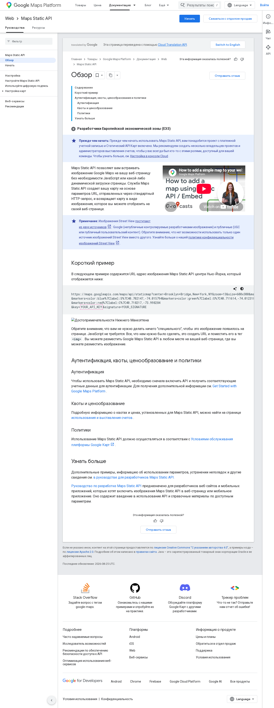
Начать (190, 19)
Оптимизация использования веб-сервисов (87, 662)
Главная (76, 59)
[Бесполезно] (242, 59)
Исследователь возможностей (84, 643)
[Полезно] (235, 59)
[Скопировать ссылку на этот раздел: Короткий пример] (118, 263)
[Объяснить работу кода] (235, 288)
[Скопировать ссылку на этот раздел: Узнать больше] (110, 461)
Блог (148, 5)
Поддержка (204, 650)
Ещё (162, 5)
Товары (80, 5)
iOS (131, 643)
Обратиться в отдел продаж (216, 643)
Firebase (155, 681)
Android (134, 637)
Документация (120, 5)
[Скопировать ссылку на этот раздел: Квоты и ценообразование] (129, 403)
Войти (264, 5)
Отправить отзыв (227, 76)
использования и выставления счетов (102, 418)
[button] (28, 91)
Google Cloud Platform (185, 681)
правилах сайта (146, 551)
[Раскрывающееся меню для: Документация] (136, 5)
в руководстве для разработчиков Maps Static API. (133, 477)
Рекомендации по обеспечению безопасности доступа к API (85, 652)
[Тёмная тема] (241, 288)
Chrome (135, 681)
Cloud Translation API (172, 44)
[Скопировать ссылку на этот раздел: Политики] (95, 430)
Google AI (215, 681)
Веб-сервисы (138, 657)
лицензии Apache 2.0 (80, 551)
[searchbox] (28, 41)
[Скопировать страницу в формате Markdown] (111, 75)
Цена (97, 5)
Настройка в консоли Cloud (149, 156)
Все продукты (240, 681)
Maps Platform (45, 5)
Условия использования (213, 657)
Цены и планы (206, 637)
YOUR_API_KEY (91, 307)
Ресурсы (38, 28)
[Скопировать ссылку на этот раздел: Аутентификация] (108, 372)
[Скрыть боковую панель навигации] (51, 700)
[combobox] (199, 5)
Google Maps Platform (117, 59)
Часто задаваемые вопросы (83, 637)
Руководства (14, 28)
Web (9, 18)
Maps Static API (36, 18)
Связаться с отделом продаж (230, 19)
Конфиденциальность (117, 699)
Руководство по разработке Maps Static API (106, 486)
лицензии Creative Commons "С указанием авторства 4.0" (191, 547)
